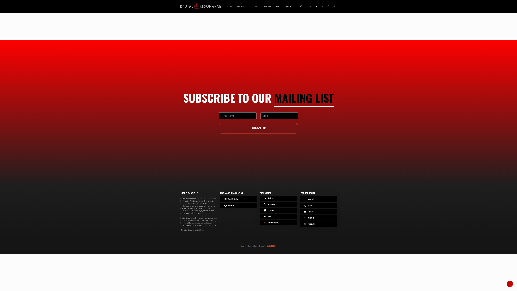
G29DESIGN (271, 246)
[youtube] (322, 6)
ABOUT (288, 6)
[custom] (334, 6)
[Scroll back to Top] (510, 284)
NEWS (278, 6)
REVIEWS (240, 6)
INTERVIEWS (253, 6)
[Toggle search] (301, 6)
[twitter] (317, 6)
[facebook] (311, 6)
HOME (229, 6)
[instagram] (328, 6)
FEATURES (267, 6)
